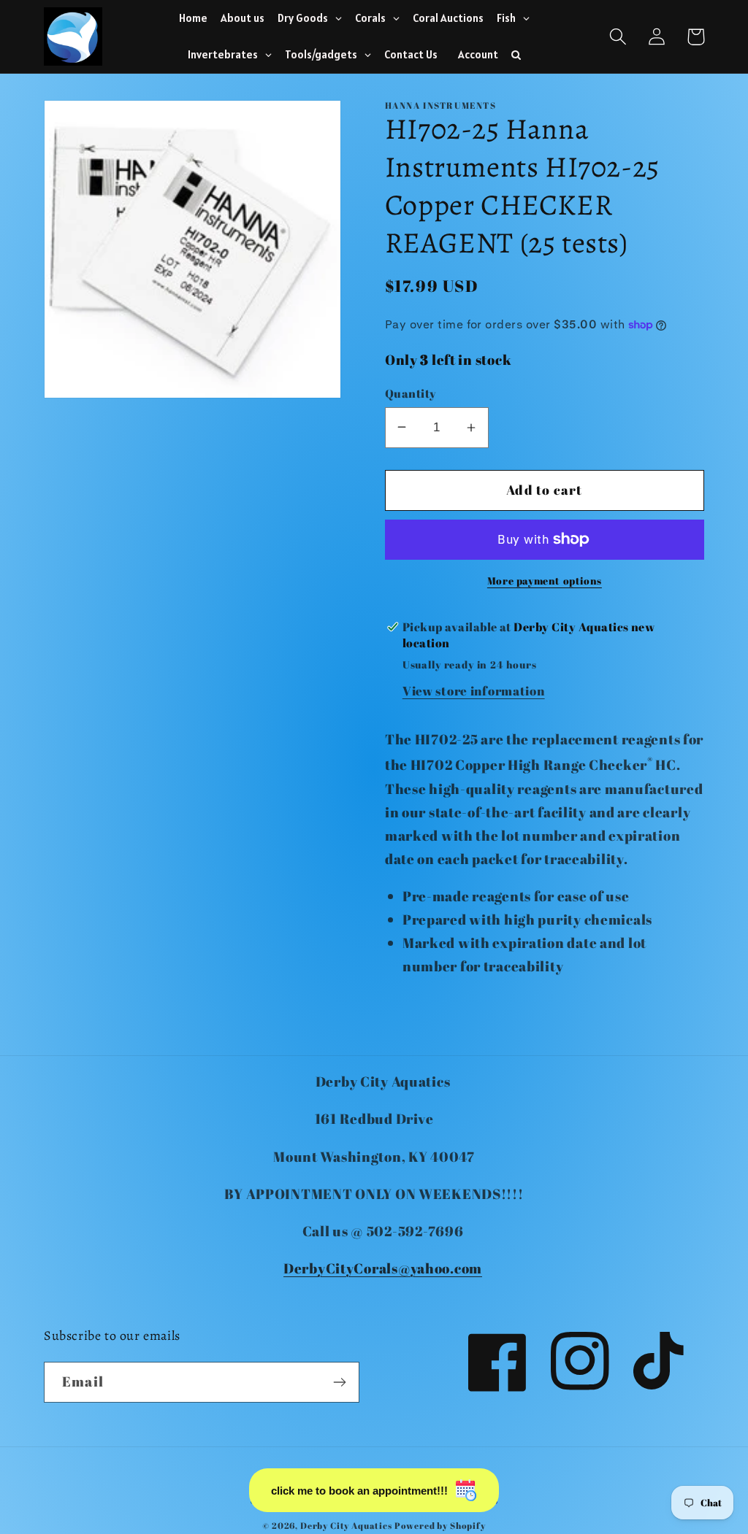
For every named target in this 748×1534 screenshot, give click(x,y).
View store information (473, 690)
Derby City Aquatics (347, 1525)
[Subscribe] (339, 1382)
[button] (618, 37)
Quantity (411, 393)
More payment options (544, 580)
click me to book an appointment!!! (359, 1490)
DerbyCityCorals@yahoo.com (382, 1268)
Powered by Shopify (440, 1525)
